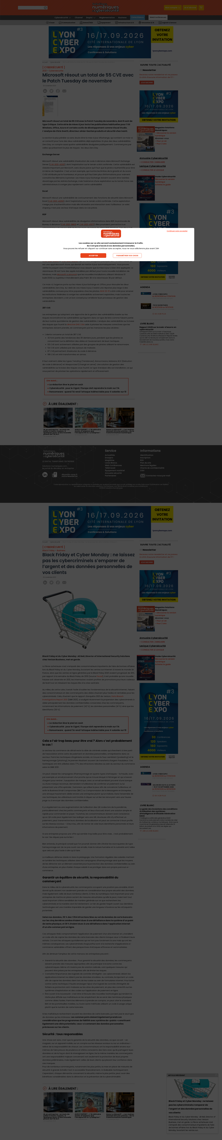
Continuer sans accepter (177, 231)
